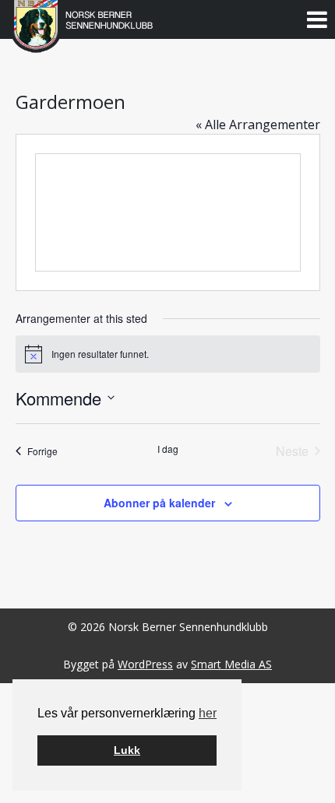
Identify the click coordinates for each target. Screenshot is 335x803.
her (208, 713)
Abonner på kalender (159, 502)
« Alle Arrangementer (258, 124)
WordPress (145, 664)
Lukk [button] (127, 750)
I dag (167, 449)
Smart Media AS (231, 664)
